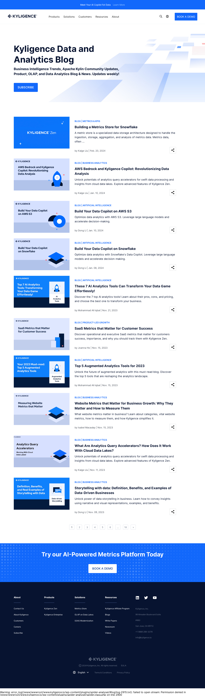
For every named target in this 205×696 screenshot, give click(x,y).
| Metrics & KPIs (90, 121)
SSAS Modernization (84, 620)
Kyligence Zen (50, 608)
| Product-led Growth (95, 322)
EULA (123, 665)
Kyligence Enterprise (53, 614)
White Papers (111, 620)
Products (54, 16)
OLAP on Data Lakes (84, 614)
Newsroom (110, 627)
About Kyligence (21, 614)
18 (125, 527)
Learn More (119, 4)
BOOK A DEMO (186, 16)
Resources (101, 16)
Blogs (107, 614)
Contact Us (19, 608)
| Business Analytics (94, 163)
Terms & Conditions (103, 672)
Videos (108, 633)
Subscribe (26, 87)
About (115, 16)
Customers (85, 16)
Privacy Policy (123, 672)
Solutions (69, 16)
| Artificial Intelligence (96, 205)
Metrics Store (81, 608)
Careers (17, 627)
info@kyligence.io (143, 637)
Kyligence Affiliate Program (117, 608)
